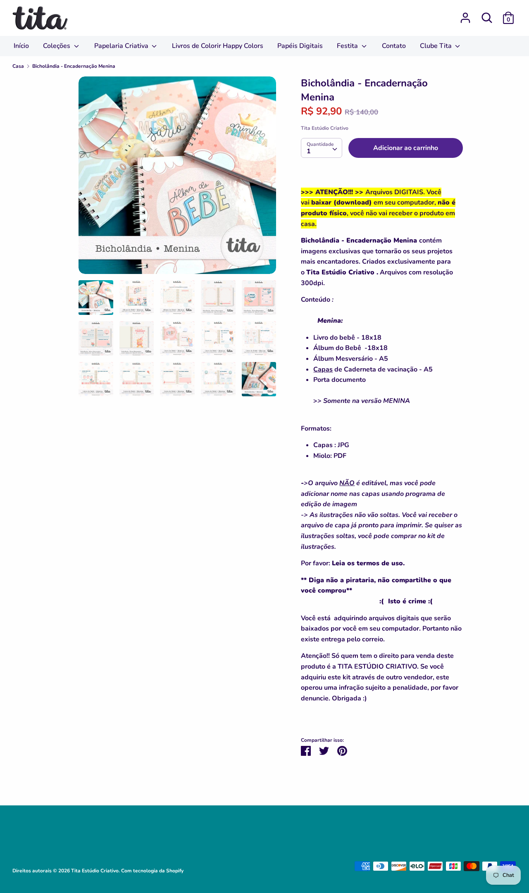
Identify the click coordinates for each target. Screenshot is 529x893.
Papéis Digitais (300, 45)
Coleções (57, 45)
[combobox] (321, 148)
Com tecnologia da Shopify (152, 870)
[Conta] (465, 14)
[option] (177, 178)
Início (21, 45)
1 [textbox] (309, 151)
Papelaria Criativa (122, 45)
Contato (394, 45)
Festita (348, 45)
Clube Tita (436, 45)
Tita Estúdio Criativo (324, 128)
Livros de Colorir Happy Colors (217, 45)
